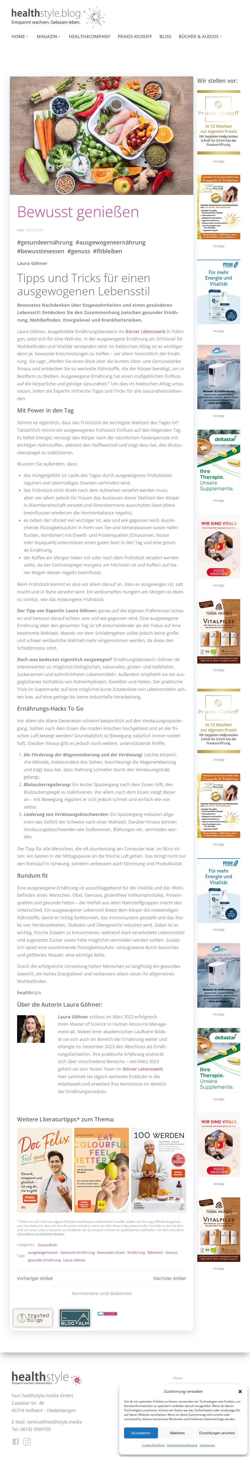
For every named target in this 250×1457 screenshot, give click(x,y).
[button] (240, 1391)
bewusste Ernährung (78, 1252)
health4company (89, 36)
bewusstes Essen (111, 1252)
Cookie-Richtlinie (153, 1445)
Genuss (172, 1252)
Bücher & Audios (199, 36)
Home (18, 36)
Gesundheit (47, 1245)
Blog (165, 36)
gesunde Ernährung (44, 1260)
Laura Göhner (74, 1260)
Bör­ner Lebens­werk (145, 331)
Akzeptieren (140, 1433)
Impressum (207, 1445)
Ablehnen (177, 1433)
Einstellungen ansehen (217, 1433)
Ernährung (136, 1252)
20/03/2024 (34, 230)
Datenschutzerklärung (182, 1445)
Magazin (47, 36)
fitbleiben (155, 1252)
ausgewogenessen (43, 1252)
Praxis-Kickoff (135, 36)
